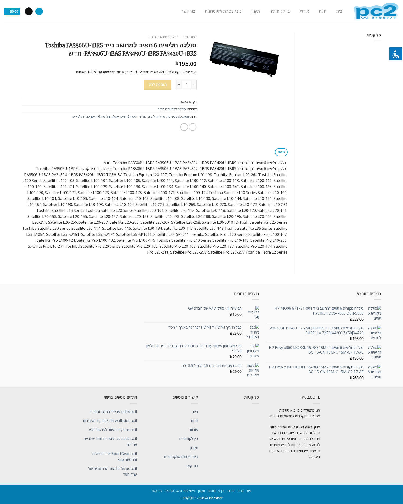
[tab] (281, 152)
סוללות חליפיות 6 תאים (105, 116)
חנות (323, 11)
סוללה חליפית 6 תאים (133, 116)
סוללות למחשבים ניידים (163, 37)
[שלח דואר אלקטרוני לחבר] (184, 127)
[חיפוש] (39, 11)
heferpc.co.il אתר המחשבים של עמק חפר (112, 471)
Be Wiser (215, 498)
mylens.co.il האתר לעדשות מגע (113, 429)
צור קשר (188, 11)
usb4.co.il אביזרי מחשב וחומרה (113, 411)
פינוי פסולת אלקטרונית (223, 11)
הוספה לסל (158, 84)
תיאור (281, 152)
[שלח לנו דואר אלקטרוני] (29, 11)
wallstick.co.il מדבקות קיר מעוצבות (110, 420)
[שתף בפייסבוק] (192, 127)
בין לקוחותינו (280, 11)
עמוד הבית (190, 37)
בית (339, 11)
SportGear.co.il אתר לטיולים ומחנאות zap (114, 456)
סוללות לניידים (81, 116)
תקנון (255, 11)
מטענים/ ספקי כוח (178, 116)
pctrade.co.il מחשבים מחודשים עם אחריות (110, 441)
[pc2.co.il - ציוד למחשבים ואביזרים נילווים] (376, 11)
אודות (304, 11)
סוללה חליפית (156, 116)
